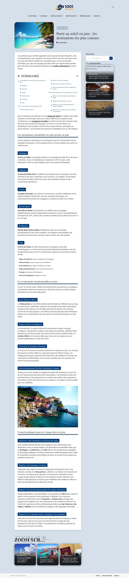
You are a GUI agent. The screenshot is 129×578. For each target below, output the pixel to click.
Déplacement (94, 90)
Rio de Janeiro (26, 96)
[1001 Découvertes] (64, 7)
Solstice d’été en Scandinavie (61, 80)
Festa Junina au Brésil (28, 109)
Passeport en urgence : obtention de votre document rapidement (70, 560)
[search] (112, 7)
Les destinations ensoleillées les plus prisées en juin (33, 81)
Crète (23, 103)
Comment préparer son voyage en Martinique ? (24, 560)
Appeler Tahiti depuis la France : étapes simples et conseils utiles (99, 77)
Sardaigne (24, 85)
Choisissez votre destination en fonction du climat (64, 96)
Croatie (24, 92)
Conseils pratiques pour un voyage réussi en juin (64, 92)
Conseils (44, 557)
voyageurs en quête (40, 121)
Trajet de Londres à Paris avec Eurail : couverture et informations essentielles (100, 94)
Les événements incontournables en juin (31, 106)
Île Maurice (25, 99)
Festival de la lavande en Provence (62, 84)
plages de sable (53, 116)
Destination (62, 28)
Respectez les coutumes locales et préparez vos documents (64, 110)
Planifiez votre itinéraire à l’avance (62, 101)
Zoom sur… (29, 539)
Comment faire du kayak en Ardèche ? (47, 561)
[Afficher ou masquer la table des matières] (58, 76)
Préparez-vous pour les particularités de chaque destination (63, 105)
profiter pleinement (61, 66)
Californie (24, 89)
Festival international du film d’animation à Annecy (64, 88)
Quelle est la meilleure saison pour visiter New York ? (100, 113)
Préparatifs (68, 555)
